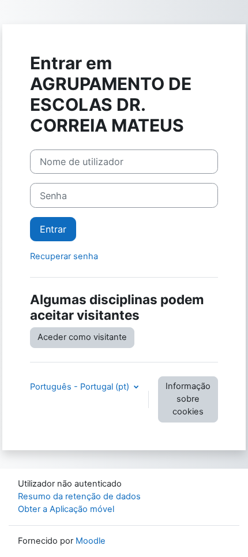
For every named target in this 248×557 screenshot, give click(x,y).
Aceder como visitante (82, 337)
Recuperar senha (64, 256)
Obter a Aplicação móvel (66, 509)
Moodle (91, 541)
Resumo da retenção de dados (79, 496)
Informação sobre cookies (188, 399)
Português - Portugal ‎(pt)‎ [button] (80, 387)
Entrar (53, 229)
